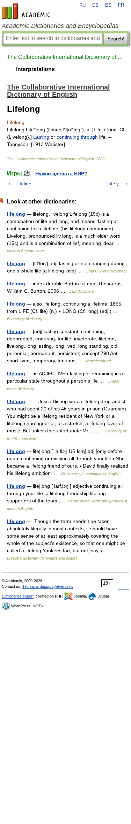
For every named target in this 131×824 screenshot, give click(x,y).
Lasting (41, 137)
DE (95, 5)
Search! (115, 38)
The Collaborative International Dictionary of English (65, 57)
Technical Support (37, 586)
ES (108, 5)
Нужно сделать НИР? (61, 173)
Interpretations (35, 69)
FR (121, 5)
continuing (68, 137)
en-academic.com (27, 11)
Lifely (113, 183)
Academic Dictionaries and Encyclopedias (60, 25)
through (89, 137)
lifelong (16, 214)
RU (82, 5)
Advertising (63, 586)
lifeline (24, 183)
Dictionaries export (18, 596)
